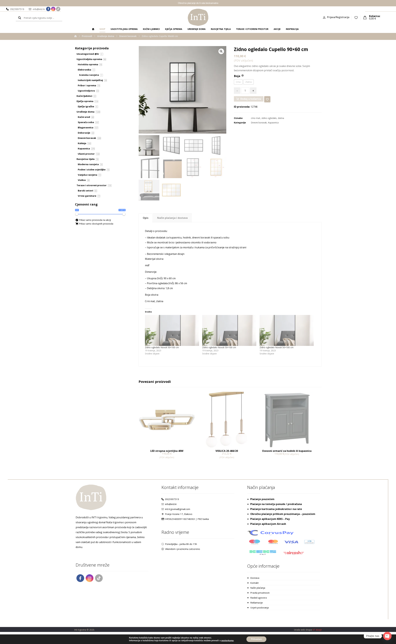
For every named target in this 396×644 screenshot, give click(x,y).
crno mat (255, 118)
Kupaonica (273, 122)
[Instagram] (53, 9)
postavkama (227, 640)
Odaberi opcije (271, 460)
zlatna (281, 118)
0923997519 (172, 499)
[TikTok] (58, 9)
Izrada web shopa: (303, 629)
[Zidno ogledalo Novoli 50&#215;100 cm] (172, 330)
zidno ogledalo (269, 118)
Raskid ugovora (258, 597)
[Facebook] (48, 9)
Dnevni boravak (259, 122)
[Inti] (75, 36)
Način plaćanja (257, 587)
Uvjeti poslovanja (259, 607)
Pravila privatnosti (259, 592)
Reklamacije (256, 602)
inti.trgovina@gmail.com (177, 509)
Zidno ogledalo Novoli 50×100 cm (162, 347)
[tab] (145, 217)
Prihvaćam (256, 639)
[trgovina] (198, 17)
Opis (145, 218)
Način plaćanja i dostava (172, 218)
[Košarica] (364, 17)
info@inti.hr (171, 504)
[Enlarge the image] (221, 51)
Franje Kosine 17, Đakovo (178, 514)
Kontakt (254, 582)
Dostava (254, 577)
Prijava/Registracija (338, 17)
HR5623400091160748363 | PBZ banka (187, 518)
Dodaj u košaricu (250, 99)
